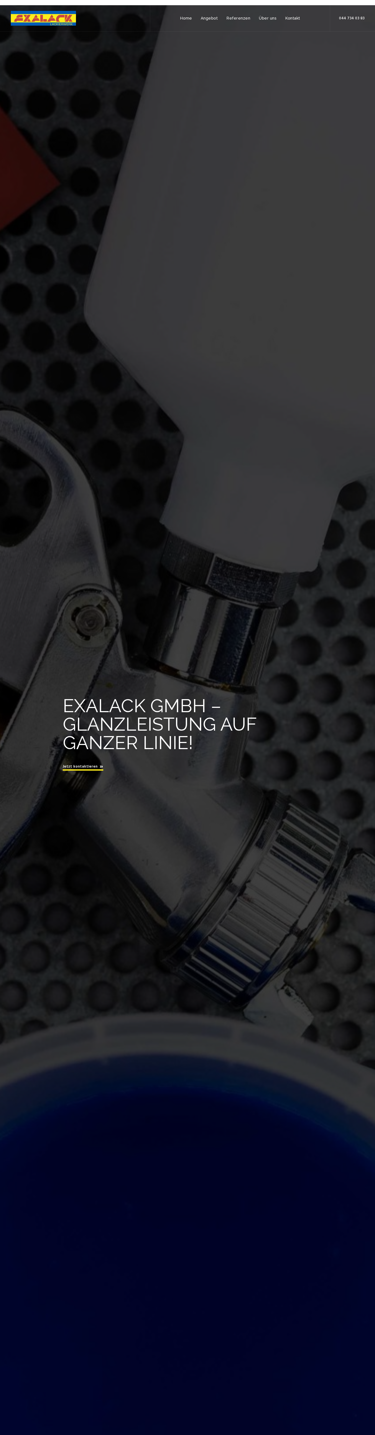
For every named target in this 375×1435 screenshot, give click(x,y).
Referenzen (238, 18)
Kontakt (292, 18)
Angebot (209, 18)
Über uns (267, 18)
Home (186, 18)
